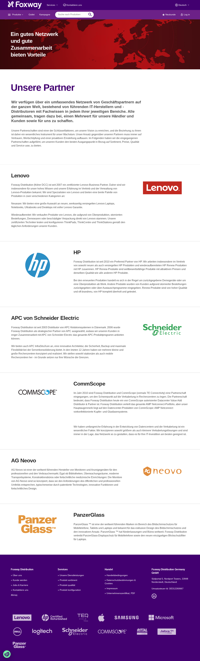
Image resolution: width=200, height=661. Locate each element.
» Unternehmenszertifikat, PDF (120, 593)
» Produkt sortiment (67, 580)
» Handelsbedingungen (116, 575)
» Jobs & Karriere (19, 585)
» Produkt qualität (66, 585)
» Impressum (111, 588)
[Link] (155, 596)
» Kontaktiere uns (19, 590)
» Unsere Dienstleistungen (71, 575)
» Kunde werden (19, 580)
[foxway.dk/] (25, 5)
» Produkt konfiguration (69, 590)
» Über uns (16, 575)
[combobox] (72, 14)
